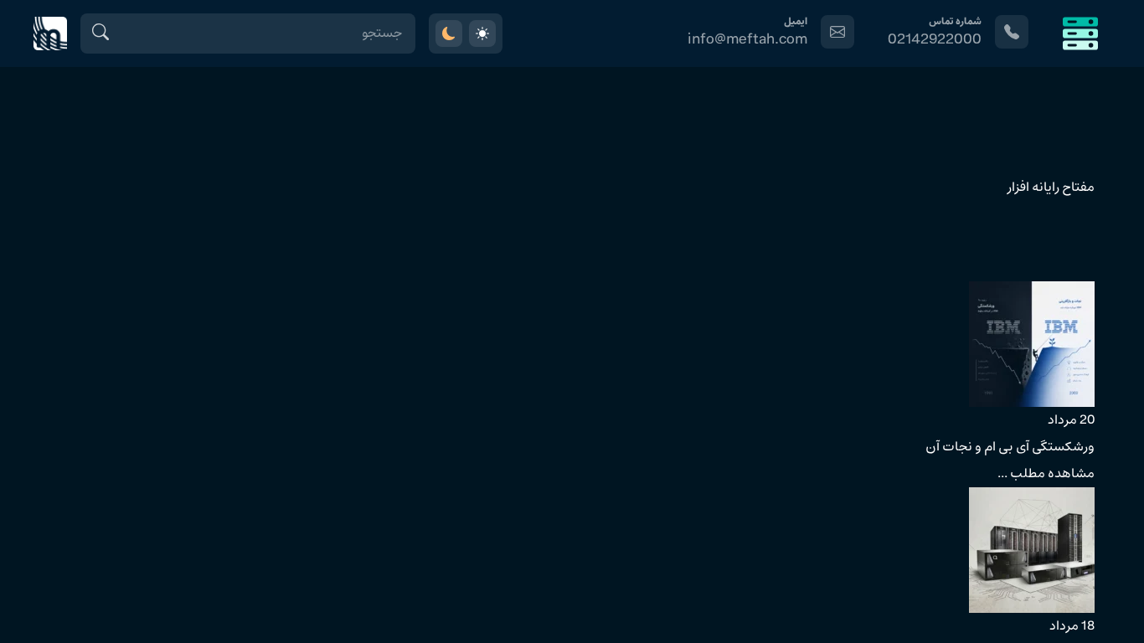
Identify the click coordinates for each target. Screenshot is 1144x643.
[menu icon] (1080, 33)
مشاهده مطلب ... (1046, 474)
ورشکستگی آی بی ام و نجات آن (1010, 447)
